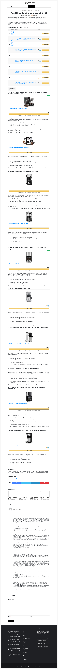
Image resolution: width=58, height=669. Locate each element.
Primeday (24, 655)
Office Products (25, 652)
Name (9, 613)
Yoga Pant (44, 649)
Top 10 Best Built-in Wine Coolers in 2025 (34, 498)
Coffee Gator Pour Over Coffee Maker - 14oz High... (18, 108)
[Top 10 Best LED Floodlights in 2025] (45, 494)
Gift (23, 645)
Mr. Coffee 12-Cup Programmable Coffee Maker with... (19, 403)
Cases (46, 638)
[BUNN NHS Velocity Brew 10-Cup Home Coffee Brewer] (29, 179)
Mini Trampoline (43, 643)
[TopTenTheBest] (29, 3)
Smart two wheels (46, 646)
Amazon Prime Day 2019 (11, 643)
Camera (43, 638)
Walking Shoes (39, 649)
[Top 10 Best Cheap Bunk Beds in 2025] (23, 494)
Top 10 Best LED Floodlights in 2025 (44, 498)
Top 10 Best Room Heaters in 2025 (12, 498)
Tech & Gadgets (25, 658)
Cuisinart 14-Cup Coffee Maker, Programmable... (18, 263)
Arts (23, 631)
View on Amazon (46, 33)
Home (20, 10)
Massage (39, 643)
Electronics (24, 642)
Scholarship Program (20, 666)
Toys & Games (25, 659)
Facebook (39, 666)
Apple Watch (39, 638)
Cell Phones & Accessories (26, 638)
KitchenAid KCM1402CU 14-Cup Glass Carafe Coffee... (19, 223)
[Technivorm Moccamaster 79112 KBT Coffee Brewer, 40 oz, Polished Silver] (29, 337)
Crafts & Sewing (25, 641)
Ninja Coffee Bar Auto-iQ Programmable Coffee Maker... (19, 147)
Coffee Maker (44, 640)
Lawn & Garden (25, 649)
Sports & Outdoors (25, 656)
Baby (23, 634)
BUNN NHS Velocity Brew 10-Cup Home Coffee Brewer (19, 186)
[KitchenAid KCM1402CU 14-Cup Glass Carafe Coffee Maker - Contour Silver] (29, 217)
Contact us (32, 666)
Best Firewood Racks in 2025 (12, 632)
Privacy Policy (28, 666)
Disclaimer (36, 666)
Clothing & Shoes (25, 639)
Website (31, 616)
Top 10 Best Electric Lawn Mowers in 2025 (14, 650)
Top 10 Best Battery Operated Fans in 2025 (14, 631)
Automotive (24, 632)
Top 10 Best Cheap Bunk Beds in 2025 (23, 498)
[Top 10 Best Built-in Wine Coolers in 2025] (34, 494)
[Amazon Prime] (39, 39)
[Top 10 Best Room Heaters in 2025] (13, 494)
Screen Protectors (40, 646)
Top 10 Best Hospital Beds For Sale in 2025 (14, 641)
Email (9, 616)
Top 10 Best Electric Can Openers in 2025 (14, 636)
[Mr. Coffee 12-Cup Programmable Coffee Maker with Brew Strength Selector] (29, 396)
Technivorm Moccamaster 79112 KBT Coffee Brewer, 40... (19, 343)
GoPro (48, 640)
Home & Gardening (24, 10)
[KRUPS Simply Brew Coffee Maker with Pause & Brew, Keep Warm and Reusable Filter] (12, 72)
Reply (13, 595)
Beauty (24, 635)
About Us (24, 666)
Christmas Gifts (40, 640)
